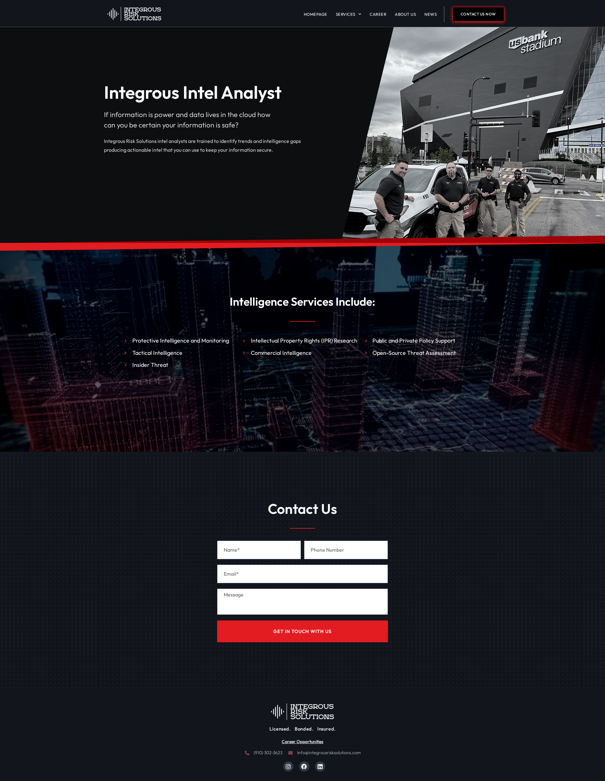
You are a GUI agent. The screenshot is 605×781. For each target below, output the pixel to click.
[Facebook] (304, 766)
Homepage (315, 14)
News (430, 14)
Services (345, 14)
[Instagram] (288, 766)
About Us (405, 14)
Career (378, 14)
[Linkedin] (320, 766)
